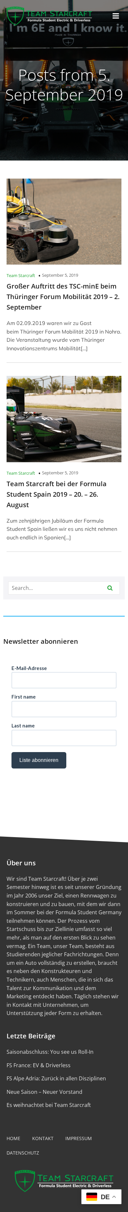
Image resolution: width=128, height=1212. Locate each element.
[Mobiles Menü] (115, 16)
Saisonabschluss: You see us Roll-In (50, 1051)
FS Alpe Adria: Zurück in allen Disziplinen (56, 1078)
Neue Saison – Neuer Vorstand (44, 1091)
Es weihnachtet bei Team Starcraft (49, 1105)
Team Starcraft (21, 275)
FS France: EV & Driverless (39, 1065)
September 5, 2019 (60, 275)
